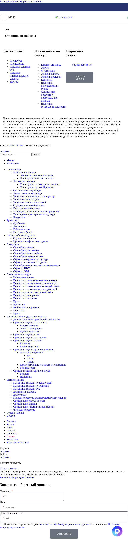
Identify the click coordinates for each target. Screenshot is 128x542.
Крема (16, 313)
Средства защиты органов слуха (31, 370)
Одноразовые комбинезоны (29, 205)
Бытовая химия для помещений (31, 385)
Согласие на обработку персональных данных (65, 524)
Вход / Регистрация (18, 442)
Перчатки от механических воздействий (36, 286)
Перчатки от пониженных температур (35, 280)
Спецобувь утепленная (26, 250)
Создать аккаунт (9, 468)
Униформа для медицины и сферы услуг (36, 211)
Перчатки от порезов (25, 298)
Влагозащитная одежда (26, 208)
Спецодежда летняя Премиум (37, 187)
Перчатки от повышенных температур (35, 283)
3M (28, 355)
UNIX (30, 358)
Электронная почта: (11, 513)
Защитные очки (29, 325)
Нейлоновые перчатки (26, 307)
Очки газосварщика (31, 328)
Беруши (24, 373)
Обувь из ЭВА (21, 271)
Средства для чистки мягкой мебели (33, 406)
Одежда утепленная (24, 238)
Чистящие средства (24, 409)
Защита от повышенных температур (33, 196)
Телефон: (5, 491)
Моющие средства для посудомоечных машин (39, 397)
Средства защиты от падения (29, 337)
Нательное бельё (22, 232)
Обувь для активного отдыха (29, 262)
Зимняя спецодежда (24, 172)
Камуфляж (19, 217)
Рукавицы (19, 304)
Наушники (26, 376)
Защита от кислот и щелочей (29, 202)
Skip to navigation (10, 1)
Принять (29, 477)
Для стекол (19, 394)
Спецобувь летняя (23, 247)
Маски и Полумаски (31, 352)
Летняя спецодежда (24, 181)
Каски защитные (29, 346)
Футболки (19, 223)
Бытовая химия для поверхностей (32, 382)
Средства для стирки (25, 403)
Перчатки (18, 310)
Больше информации (12, 477)
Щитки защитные (30, 331)
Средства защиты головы (27, 340)
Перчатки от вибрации (26, 295)
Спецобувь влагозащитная (28, 256)
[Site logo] (64, 17)
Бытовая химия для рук (26, 388)
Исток (30, 361)
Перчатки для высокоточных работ (33, 292)
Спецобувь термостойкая (27, 253)
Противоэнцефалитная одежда (30, 241)
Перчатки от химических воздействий (35, 289)
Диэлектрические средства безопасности (36, 319)
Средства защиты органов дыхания (33, 349)
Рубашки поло (21, 229)
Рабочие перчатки (23, 277)
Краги (16, 301)
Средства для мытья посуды (29, 400)
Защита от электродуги (26, 199)
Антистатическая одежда (27, 193)
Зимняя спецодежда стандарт (36, 175)
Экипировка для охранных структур (34, 214)
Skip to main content (31, 1)
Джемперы (19, 226)
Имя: (3, 502)
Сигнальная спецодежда (27, 190)
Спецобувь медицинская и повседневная (36, 265)
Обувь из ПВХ (21, 268)
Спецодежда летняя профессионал (39, 184)
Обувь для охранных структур (30, 259)
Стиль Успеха (16, 145)
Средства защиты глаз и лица (30, 322)
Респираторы (27, 367)
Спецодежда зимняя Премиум (37, 178)
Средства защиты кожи (26, 334)
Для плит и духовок (24, 391)
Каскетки (25, 343)
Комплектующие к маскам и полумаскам (43, 364)
